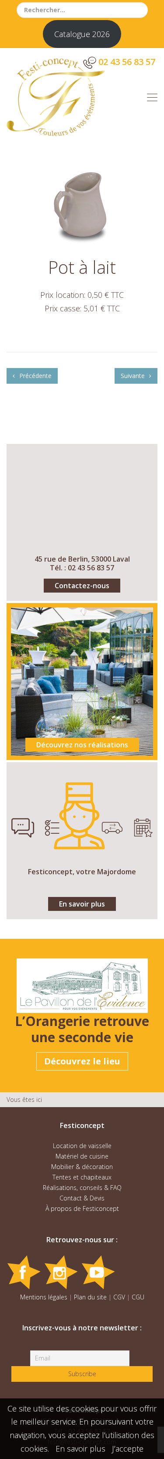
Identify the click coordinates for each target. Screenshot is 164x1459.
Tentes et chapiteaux (82, 1177)
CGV (119, 1297)
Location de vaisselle (82, 1146)
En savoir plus (82, 904)
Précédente (34, 376)
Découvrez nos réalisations (82, 745)
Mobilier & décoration (82, 1166)
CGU (138, 1297)
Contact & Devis (82, 1198)
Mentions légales (43, 1297)
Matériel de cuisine (82, 1156)
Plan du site (90, 1297)
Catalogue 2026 (82, 34)
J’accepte (127, 1448)
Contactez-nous (82, 585)
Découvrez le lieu (82, 1061)
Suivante (134, 376)
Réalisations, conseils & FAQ (82, 1187)
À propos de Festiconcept (82, 1208)
